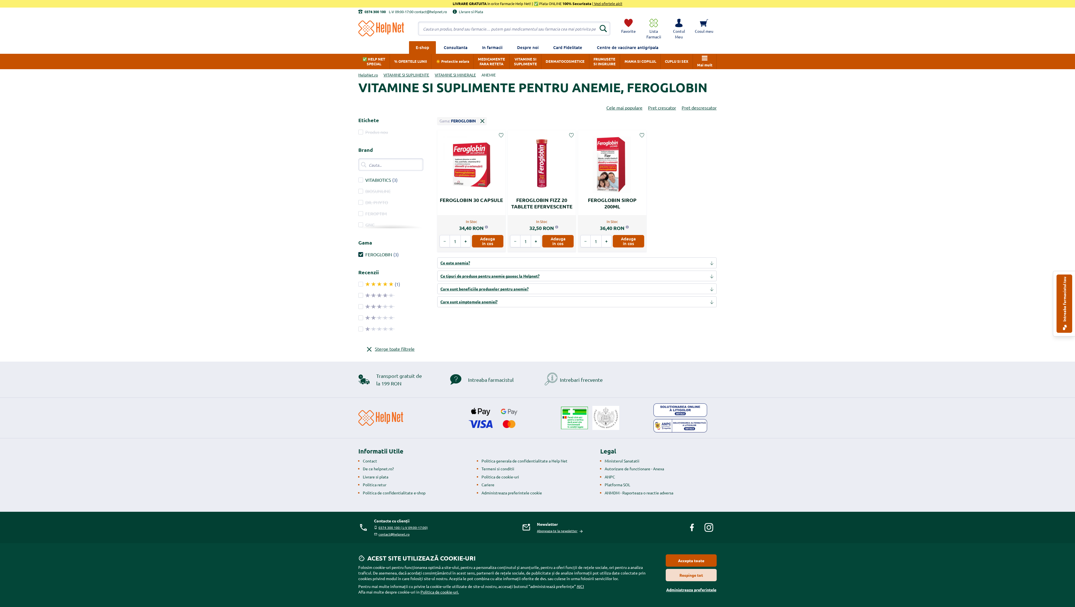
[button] (678, 28)
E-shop (422, 47)
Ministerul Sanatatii (622, 460)
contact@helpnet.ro (394, 534)
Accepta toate (691, 560)
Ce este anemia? (455, 262)
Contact (370, 460)
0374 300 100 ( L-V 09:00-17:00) (403, 527)
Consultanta (456, 47)
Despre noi (528, 47)
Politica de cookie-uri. (439, 591)
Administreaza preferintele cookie (512, 492)
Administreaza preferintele (691, 589)
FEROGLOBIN (378, 254)
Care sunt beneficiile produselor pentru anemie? (484, 288)
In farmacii (492, 47)
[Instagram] (709, 527)
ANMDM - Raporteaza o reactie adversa (639, 492)
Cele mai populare (624, 107)
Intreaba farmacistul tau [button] (1064, 299)
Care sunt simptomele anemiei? (468, 301)
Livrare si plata (375, 476)
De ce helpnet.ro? (378, 468)
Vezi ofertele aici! (607, 3)
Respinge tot (691, 575)
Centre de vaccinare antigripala (627, 47)
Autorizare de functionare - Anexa (634, 468)
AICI (580, 586)
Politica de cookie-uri (500, 476)
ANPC (610, 476)
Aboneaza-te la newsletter (557, 531)
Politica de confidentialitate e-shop (394, 492)
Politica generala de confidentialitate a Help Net (524, 460)
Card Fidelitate (567, 47)
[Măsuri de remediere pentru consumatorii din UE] (680, 410)
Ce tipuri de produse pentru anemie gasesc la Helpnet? (489, 275)
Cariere (488, 484)
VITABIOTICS (378, 180)
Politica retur (374, 484)
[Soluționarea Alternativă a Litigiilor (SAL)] (680, 425)
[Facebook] (692, 527)
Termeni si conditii (498, 468)
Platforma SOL (617, 484)
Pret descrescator (699, 107)
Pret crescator (662, 107)
